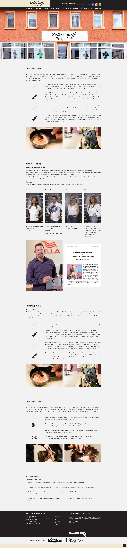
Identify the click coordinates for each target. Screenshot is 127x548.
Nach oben (124, 545)
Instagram (96, 4)
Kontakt (89, 4)
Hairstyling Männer (71, 8)
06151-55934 (68, 3)
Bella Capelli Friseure (38, 3)
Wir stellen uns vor (34, 8)
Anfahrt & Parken (81, 4)
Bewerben (74, 533)
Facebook (93, 4)
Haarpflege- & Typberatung (92, 8)
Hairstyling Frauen (52, 8)
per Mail (85, 519)
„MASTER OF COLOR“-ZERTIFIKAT (53, 233)
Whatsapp (100, 4)
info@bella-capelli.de (76, 527)
